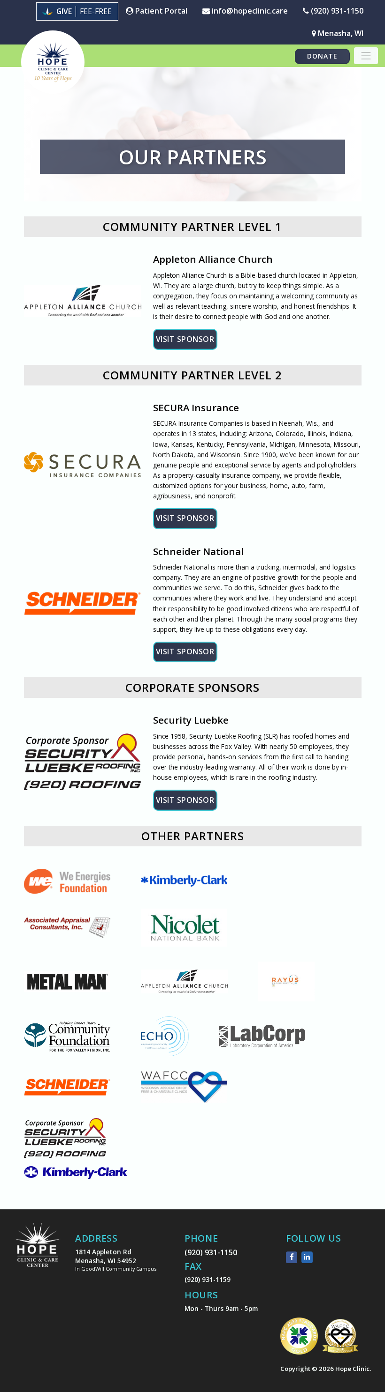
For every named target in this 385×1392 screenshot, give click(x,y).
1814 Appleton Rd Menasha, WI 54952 (115, 1259)
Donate (322, 56)
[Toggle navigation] (366, 55)
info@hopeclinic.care (249, 11)
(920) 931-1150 (336, 11)
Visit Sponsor (185, 339)
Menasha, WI (339, 33)
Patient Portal (160, 11)
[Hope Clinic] (37, 1252)
